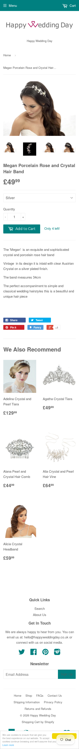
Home (7, 55)
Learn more (8, 745)
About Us (39, 614)
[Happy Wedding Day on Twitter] (21, 653)
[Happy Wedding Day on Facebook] (33, 653)
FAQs (39, 695)
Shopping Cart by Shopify (38, 722)
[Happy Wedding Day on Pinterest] (45, 653)
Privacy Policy (53, 702)
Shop (28, 695)
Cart (72, 5)
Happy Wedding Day (43, 715)
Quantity (9, 209)
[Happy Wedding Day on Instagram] (57, 653)
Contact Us (55, 695)
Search (39, 608)
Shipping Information (27, 702)
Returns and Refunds (38, 709)
